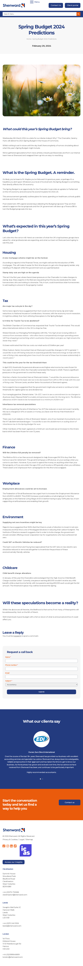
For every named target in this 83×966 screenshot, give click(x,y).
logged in (17, 636)
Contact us (69, 802)
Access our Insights (13, 862)
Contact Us (56, 5)
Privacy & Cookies (10, 840)
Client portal (72, 5)
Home (28, 39)
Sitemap (29, 840)
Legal (21, 840)
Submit (41, 692)
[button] (40, 778)
